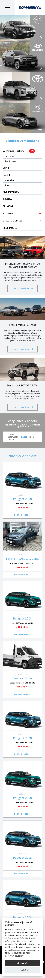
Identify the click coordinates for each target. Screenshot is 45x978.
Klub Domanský (11, 191)
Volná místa (9, 180)
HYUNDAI (8, 213)
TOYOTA (7, 199)
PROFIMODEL (10, 227)
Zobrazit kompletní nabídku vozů (21, 437)
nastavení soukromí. (14, 956)
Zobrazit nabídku (20, 288)
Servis (6, 167)
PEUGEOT (8, 206)
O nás (7, 185)
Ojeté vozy (9, 156)
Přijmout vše (22, 963)
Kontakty (8, 175)
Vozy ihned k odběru (18, 150)
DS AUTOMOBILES (12, 220)
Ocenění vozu (10, 161)
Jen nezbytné (22, 970)
